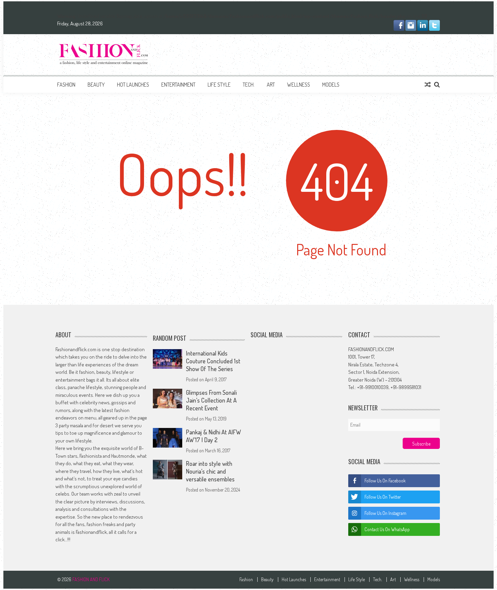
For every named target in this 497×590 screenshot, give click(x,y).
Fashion (66, 84)
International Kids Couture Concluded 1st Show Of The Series (213, 360)
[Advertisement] (317, 53)
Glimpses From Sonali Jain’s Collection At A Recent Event (211, 400)
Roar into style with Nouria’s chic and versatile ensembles (210, 471)
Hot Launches (133, 84)
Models (330, 84)
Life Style (219, 84)
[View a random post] (428, 84)
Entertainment (178, 84)
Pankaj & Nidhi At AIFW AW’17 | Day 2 (213, 436)
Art (271, 84)
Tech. (249, 84)
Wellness (298, 84)
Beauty (96, 84)
